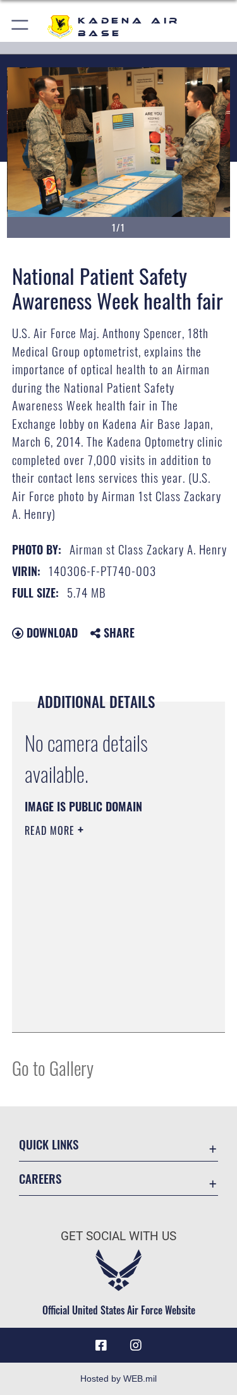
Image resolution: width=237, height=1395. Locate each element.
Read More (51, 830)
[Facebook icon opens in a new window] (101, 1345)
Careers (40, 1178)
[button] (20, 27)
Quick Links (48, 1144)
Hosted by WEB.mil (118, 1378)
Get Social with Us (118, 1236)
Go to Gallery (53, 1067)
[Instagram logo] (135, 1345)
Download (50, 632)
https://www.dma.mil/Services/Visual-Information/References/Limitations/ (101, 991)
